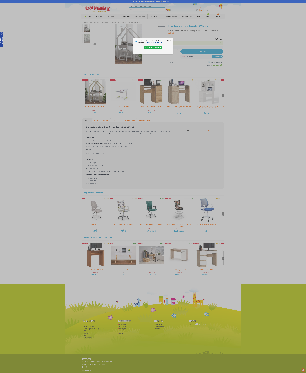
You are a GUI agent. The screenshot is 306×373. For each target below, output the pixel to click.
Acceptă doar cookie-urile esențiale (153, 51)
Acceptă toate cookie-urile (153, 47)
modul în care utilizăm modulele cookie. (153, 42)
